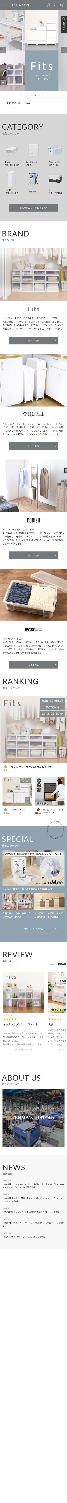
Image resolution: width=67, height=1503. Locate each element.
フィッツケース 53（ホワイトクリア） (32, 767)
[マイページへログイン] (49, 5)
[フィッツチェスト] (17, 791)
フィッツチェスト (17, 809)
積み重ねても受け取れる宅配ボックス (53, 811)
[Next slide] (64, 50)
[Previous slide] (3, 50)
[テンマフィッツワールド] (19, 5)
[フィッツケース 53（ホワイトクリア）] (33, 729)
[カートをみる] (62, 5)
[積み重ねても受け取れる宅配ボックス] (50, 791)
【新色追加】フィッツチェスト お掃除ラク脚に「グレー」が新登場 (30, 1212)
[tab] (20, 95)
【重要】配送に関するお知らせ (18, 103)
